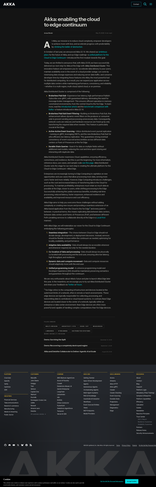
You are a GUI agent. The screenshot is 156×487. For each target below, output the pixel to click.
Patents (134, 445)
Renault (33, 405)
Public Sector (8, 415)
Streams (113, 381)
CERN (33, 403)
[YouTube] (14, 445)
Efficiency (139, 402)
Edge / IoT (84, 326)
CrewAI (59, 383)
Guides (138, 408)
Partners (139, 427)
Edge (112, 411)
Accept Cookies (131, 481)
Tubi (32, 386)
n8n (58, 397)
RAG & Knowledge (90, 396)
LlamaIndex (61, 394)
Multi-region (51, 326)
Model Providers (89, 413)
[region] (78, 481)
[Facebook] (26, 445)
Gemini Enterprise (63, 389)
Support (139, 387)
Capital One (35, 392)
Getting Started (89, 378)
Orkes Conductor (63, 403)
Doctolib (33, 397)
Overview (7, 378)
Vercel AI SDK (62, 414)
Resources (98, 326)
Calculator (139, 405)
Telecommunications (11, 403)
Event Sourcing (115, 396)
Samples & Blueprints (143, 396)
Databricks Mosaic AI (64, 386)
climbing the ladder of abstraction (68, 47)
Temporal (60, 411)
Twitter (71, 285)
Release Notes (141, 430)
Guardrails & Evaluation (91, 399)
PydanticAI (61, 405)
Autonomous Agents (90, 387)
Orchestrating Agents (91, 390)
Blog (137, 384)
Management (114, 405)
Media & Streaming (10, 412)
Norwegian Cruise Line (38, 400)
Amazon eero (35, 408)
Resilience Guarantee (145, 422)
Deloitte (33, 411)
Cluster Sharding (116, 393)
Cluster (112, 390)
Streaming (63, 331)
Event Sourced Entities (91, 405)
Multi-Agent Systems (91, 393)
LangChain (61, 392)
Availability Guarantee (145, 424)
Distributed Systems (81, 331)
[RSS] (31, 445)
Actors (112, 378)
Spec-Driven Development (93, 381)
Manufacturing (9, 409)
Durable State (114, 399)
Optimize (7, 387)
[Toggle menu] (151, 4)
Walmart (33, 394)
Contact (136, 4)
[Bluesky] (22, 445)
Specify (7, 381)
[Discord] (9, 445)
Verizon (33, 389)
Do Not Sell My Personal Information (111, 481)
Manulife (34, 378)
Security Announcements (145, 433)
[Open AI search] (145, 4)
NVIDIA (59, 400)
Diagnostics (114, 408)
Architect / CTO (69, 326)
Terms (118, 445)
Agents (86, 384)
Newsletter (140, 411)
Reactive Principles (143, 413)
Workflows (87, 402)
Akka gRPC (114, 387)
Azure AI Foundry (63, 380)
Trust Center (140, 417)
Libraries (50, 331)
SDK (5, 390)
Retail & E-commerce (11, 406)
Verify (6, 384)
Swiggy (33, 383)
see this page (88, 163)
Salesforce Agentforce (65, 408)
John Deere (35, 380)
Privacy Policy (126, 445)
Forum (79, 285)
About (138, 378)
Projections (114, 402)
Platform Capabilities (143, 399)
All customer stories (38, 414)
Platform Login (141, 390)
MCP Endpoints (89, 411)
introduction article (69, 107)
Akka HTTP (114, 384)
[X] (18, 445)
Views (86, 408)
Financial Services (10, 400)
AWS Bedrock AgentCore (65, 378)
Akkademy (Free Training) (145, 393)
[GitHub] (5, 445)
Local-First (101, 218)
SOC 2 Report (142, 419)
